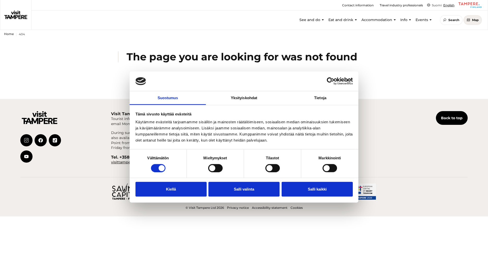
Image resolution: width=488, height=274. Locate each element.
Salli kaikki (317, 189)
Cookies (297, 208)
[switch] (215, 168)
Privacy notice (238, 208)
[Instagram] (26, 140)
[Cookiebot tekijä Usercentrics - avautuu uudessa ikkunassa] (330, 81)
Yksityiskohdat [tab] (244, 98)
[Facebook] (41, 140)
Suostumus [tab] (168, 98)
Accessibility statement (269, 208)
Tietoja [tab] (320, 98)
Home (9, 34)
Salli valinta (244, 189)
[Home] (15, 15)
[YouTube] (26, 156)
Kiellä (171, 189)
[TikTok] (55, 140)
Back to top (452, 118)
